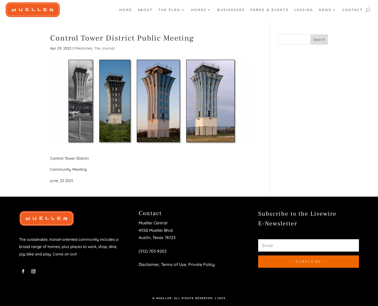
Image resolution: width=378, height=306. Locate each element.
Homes (198, 10)
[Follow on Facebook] (23, 271)
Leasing (303, 10)
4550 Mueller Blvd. (156, 230)
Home (125, 10)
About (145, 10)
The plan (169, 10)
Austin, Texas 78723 (157, 237)
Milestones (83, 48)
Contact (352, 10)
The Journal (104, 48)
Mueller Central (153, 222)
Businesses (231, 10)
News (325, 10)
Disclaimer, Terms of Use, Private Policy (177, 264)
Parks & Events (269, 10)
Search (319, 39)
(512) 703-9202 (153, 251)
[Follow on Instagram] (33, 271)
